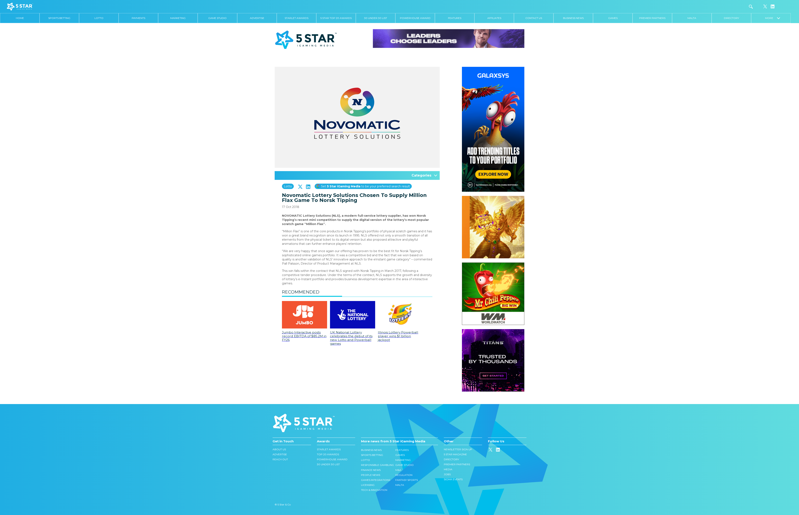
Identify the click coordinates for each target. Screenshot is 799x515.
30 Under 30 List (375, 18)
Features (454, 18)
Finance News (371, 469)
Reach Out (280, 459)
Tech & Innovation (374, 489)
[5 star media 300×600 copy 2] (493, 69)
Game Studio (217, 18)
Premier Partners (652, 18)
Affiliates (494, 18)
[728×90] (448, 38)
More (771, 18)
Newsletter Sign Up (458, 449)
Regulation (403, 474)
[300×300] (493, 198)
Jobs (447, 474)
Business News (573, 18)
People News (370, 474)
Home (20, 18)
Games (613, 18)
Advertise (257, 18)
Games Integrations (375, 479)
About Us (279, 449)
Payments (138, 18)
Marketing (178, 18)
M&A (398, 469)
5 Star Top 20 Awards (336, 18)
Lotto (98, 18)
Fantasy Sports (406, 479)
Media (448, 469)
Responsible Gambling (377, 464)
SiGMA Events (453, 479)
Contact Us (533, 18)
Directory (731, 18)
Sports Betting (59, 18)
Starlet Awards (296, 18)
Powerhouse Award (415, 18)
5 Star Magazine (455, 454)
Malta (691, 18)
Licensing (368, 484)
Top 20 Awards (328, 454)
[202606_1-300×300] (493, 264)
